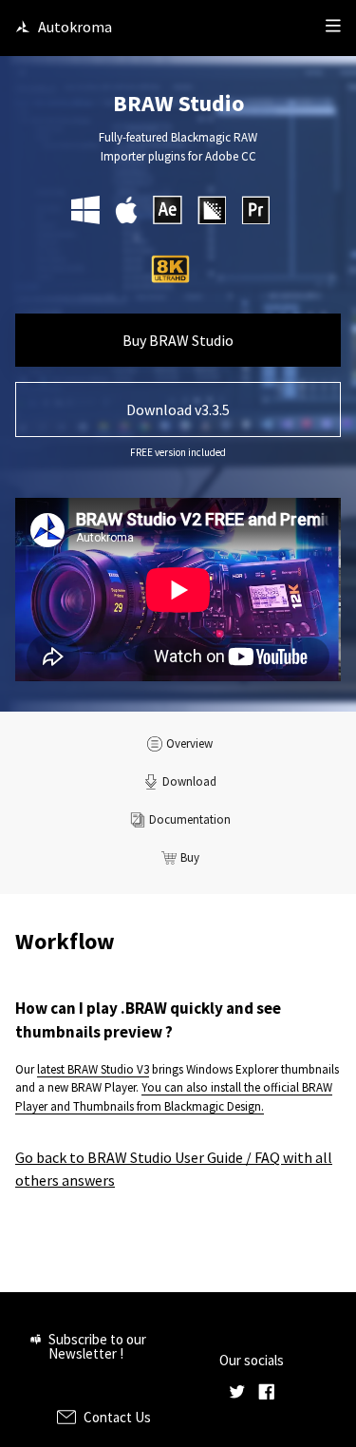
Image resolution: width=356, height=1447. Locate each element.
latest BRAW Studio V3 (93, 1069)
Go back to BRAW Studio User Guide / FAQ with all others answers (173, 1169)
